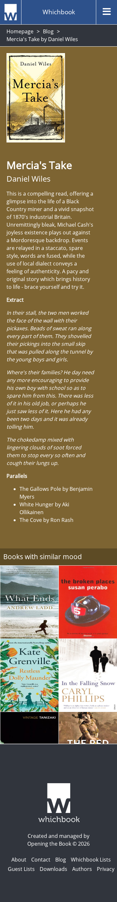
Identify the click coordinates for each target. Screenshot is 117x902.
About (18, 859)
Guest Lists (21, 869)
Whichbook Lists (91, 859)
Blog (48, 31)
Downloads (53, 869)
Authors (82, 869)
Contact (40, 859)
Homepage (19, 31)
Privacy (105, 869)
